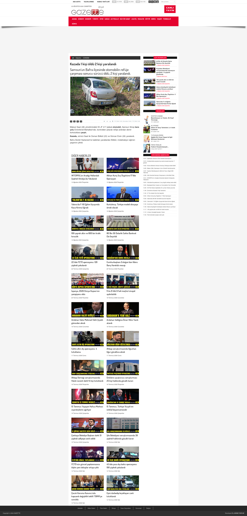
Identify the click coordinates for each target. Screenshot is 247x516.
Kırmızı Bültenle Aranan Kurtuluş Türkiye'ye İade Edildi (159, 165)
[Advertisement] (123, 39)
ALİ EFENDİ (154, 116)
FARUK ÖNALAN (156, 135)
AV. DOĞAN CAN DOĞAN (159, 145)
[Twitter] (74, 121)
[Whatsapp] (81, 122)
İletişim (148, 508)
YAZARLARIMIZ (89, 2)
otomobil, (117, 127)
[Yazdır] (104, 121)
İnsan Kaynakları (126, 508)
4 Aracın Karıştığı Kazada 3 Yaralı (154, 212)
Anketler (80, 508)
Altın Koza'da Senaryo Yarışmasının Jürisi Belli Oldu (158, 175)
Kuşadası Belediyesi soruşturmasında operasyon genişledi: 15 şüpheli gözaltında (165, 71)
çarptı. (84, 132)
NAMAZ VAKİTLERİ (103, 2)
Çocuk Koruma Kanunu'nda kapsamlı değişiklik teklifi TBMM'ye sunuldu (86, 496)
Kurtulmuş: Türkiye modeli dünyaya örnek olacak (158, 204)
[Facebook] (71, 122)
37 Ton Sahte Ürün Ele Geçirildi (153, 193)
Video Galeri (91, 508)
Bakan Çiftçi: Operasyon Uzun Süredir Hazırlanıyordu (159, 168)
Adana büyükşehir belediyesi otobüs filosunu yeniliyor (166, 88)
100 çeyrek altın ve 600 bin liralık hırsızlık (165, 81)
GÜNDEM (86, 58)
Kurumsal (138, 508)
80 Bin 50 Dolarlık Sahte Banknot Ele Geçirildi (164, 62)
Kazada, (73, 136)
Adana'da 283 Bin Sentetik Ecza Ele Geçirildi (157, 198)
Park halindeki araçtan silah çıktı (153, 215)
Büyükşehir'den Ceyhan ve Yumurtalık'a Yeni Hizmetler (159, 185)
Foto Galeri (103, 508)
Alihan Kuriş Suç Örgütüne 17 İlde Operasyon (166, 95)
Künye (114, 508)
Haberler (78, 58)
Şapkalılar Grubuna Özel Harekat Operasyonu (157, 158)
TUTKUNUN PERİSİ (157, 126)
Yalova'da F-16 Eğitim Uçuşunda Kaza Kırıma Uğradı (166, 103)
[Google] (78, 122)
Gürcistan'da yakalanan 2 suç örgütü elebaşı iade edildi (159, 182)
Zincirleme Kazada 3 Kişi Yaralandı (154, 190)
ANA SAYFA (76, 2)
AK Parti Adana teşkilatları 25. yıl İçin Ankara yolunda (159, 188)
